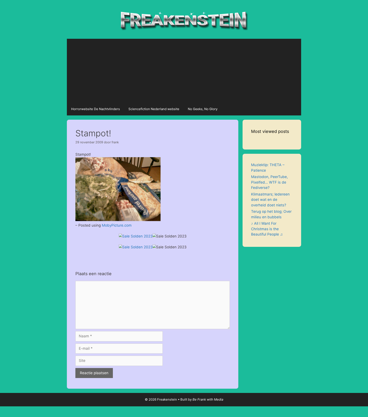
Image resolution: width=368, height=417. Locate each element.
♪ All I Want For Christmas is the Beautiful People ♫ (267, 228)
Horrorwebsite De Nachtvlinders (95, 109)
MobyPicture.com (117, 225)
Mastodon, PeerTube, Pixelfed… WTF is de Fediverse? (269, 182)
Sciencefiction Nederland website (153, 109)
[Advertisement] (184, 71)
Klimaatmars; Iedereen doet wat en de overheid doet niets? (270, 199)
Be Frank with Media (208, 399)
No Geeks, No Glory (202, 109)
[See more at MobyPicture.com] (118, 220)
